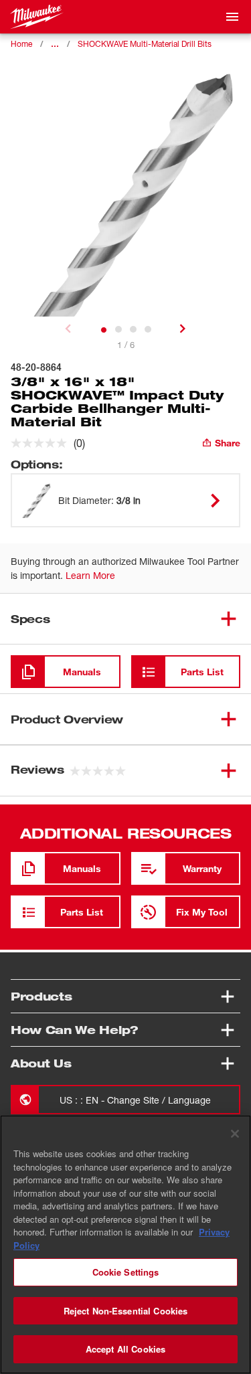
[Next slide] (183, 329)
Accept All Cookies (125, 1349)
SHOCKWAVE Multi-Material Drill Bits (145, 44)
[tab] (103, 330)
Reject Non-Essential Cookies (126, 1310)
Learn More (90, 575)
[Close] (235, 1133)
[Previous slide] (68, 329)
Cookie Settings (125, 1272)
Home (21, 44)
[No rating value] (42, 443)
